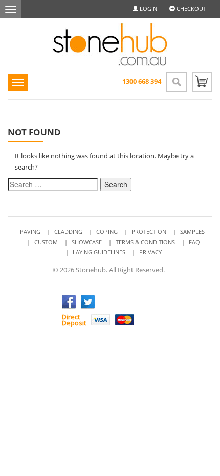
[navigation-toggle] (18, 82)
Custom (46, 242)
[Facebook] (69, 302)
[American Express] (148, 319)
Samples (192, 231)
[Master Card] (124, 319)
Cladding (68, 231)
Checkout (190, 8)
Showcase (87, 242)
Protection (148, 231)
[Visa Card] (100, 319)
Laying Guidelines (99, 252)
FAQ (194, 242)
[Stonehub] (110, 44)
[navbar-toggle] (10, 9)
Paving (30, 231)
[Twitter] (88, 302)
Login (147, 8)
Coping (107, 231)
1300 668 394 (141, 81)
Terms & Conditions (145, 242)
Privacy (150, 252)
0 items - (202, 82)
